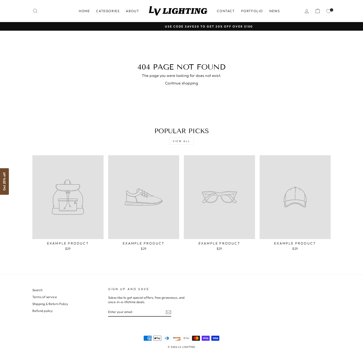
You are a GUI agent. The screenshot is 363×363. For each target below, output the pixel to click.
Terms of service (44, 297)
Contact (226, 11)
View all (181, 141)
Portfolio (252, 11)
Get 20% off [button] (4, 181)
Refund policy (42, 311)
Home (84, 11)
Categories (108, 11)
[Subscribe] (168, 312)
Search (37, 290)
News (274, 11)
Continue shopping (181, 83)
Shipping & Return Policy (50, 304)
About (132, 11)
